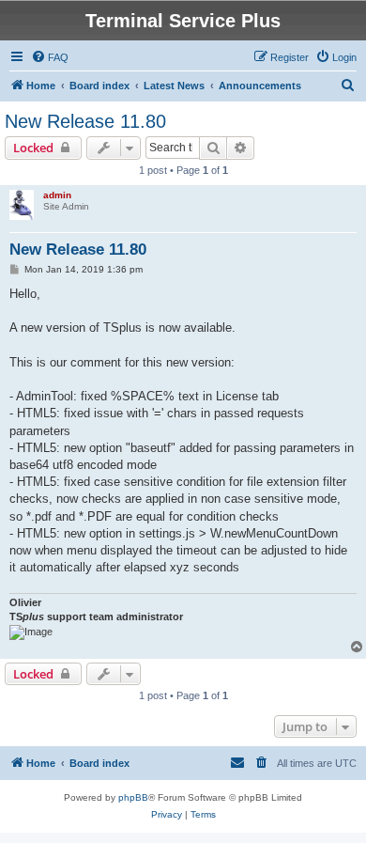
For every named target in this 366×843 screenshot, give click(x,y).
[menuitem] (50, 57)
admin (57, 195)
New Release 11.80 (85, 121)
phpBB (133, 797)
